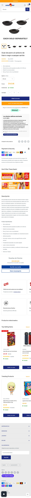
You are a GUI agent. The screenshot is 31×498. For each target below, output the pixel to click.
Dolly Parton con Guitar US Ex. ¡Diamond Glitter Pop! (10, 401)
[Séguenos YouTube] (15, 472)
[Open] (4, 494)
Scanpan (4, 58)
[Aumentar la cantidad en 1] (18, 92)
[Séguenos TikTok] (18, 472)
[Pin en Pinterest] (22, 141)
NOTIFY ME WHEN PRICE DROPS (15, 103)
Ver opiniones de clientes (10, 134)
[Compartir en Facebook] (19, 141)
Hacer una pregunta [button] (15, 271)
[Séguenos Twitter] (6, 472)
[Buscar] (27, 9)
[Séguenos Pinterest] (12, 472)
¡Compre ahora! (17, 291)
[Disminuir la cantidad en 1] (10, 92)
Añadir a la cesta (16, 98)
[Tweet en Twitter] (25, 141)
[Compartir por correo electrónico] (28, 141)
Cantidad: (4, 92)
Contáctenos (15, 1)
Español (4, 465)
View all (27, 327)
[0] (28, 5)
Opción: (5, 75)
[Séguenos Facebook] (3, 472)
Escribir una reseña (15, 267)
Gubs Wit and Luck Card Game (10, 351)
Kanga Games (6, 349)
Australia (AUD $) (14, 465)
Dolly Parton (6, 398)
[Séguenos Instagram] (9, 472)
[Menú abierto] (2, 5)
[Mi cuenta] (25, 5)
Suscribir (6, 457)
